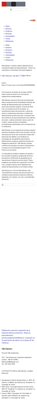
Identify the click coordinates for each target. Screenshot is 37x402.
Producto (9, 31)
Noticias (9, 33)
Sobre (8, 26)
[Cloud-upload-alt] (23, 4)
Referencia (9, 41)
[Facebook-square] (18, 4)
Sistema (8, 28)
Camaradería (10, 36)
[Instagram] (13, 4)
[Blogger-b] (8, 4)
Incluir (8, 38)
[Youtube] (4, 4)
